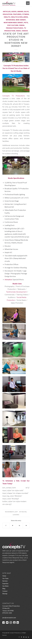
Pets (26, 22)
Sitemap (4, 593)
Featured (17, 14)
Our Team (5, 578)
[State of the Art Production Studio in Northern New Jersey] (16, 57)
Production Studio (14, 28)
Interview (10, 20)
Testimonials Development (16, 292)
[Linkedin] (28, 637)
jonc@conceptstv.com (9, 617)
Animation (8, 279)
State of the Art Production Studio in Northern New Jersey (16, 39)
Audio (13, 11)
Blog (26, 11)
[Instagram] (24, 637)
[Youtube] (26, 637)
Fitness (25, 14)
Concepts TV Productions (13, 96)
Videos (25, 31)
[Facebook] (19, 637)
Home (4, 576)
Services (5, 581)
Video (18, 31)
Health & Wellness (19, 17)
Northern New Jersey (13, 22)
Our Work (5, 586)
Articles (6, 11)
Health (7, 17)
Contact (4, 591)
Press (21, 25)
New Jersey (21, 20)
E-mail (23, 481)
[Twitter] (21, 637)
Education (7, 14)
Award (20, 11)
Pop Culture (12, 25)
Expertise (5, 583)
